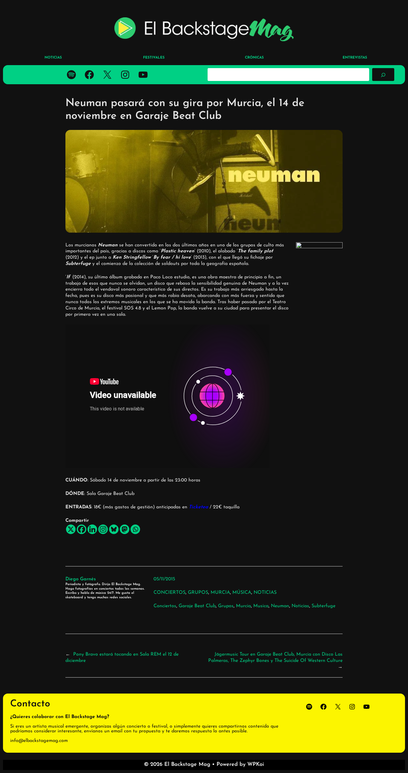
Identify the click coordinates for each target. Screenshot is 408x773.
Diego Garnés (80, 579)
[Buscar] (383, 74)
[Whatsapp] (135, 529)
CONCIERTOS (169, 592)
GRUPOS (198, 592)
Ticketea (198, 507)
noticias (300, 606)
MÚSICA (241, 592)
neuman (280, 606)
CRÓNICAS (254, 57)
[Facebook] (81, 529)
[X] (71, 529)
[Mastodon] (124, 529)
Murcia (243, 606)
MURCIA (220, 592)
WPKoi (255, 764)
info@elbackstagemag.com (39, 740)
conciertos (165, 606)
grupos (226, 606)
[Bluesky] (114, 529)
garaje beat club (197, 606)
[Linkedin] (92, 529)
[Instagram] (103, 529)
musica (261, 606)
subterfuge (323, 606)
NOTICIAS (265, 592)
